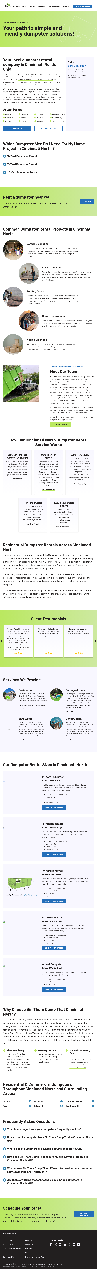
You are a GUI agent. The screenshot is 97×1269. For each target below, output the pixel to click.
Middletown (38, 1101)
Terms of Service (48, 1266)
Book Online (17, 128)
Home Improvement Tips (34, 1257)
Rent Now (87, 201)
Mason (5, 1106)
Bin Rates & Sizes (19, 6)
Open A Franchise (9, 1253)
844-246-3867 (77, 65)
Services (28, 1248)
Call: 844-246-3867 (48, 128)
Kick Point (59, 1264)
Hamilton (6, 1101)
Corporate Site (8, 1257)
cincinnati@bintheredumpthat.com (80, 72)
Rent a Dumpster (83, 6)
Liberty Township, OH (74, 1101)
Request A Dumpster (11, 1244)
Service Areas (54, 6)
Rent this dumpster (54, 807)
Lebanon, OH (39, 1106)
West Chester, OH (72, 1106)
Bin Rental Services (37, 6)
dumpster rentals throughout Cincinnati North (35, 79)
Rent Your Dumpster (84, 1214)
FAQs (27, 1253)
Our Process (29, 1244)
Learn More (22, 709)
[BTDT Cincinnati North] (8, 5)
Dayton (76, 395)
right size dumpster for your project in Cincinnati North (19, 1067)
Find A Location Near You (12, 1248)
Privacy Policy (7, 1264)
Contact (66, 6)
